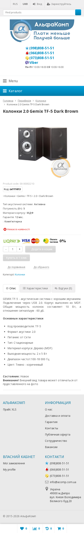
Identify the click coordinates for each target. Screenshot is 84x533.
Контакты (51, 428)
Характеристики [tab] (37, 288)
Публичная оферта (57, 434)
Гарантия (51, 422)
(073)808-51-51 (41, 57)
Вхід (39, 4)
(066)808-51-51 (41, 53)
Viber (33, 62)
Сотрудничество (56, 441)
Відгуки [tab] (65, 288)
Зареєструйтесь (61, 4)
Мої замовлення (14, 463)
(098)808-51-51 (41, 48)
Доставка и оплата (57, 416)
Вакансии (51, 447)
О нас (48, 409)
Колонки (20, 274)
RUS (15, 4)
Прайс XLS (9, 409)
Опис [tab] (12, 288)
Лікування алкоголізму (51, 516)
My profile (9, 469)
